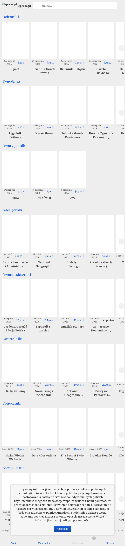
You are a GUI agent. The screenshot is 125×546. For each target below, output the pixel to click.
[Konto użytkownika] (120, 6)
